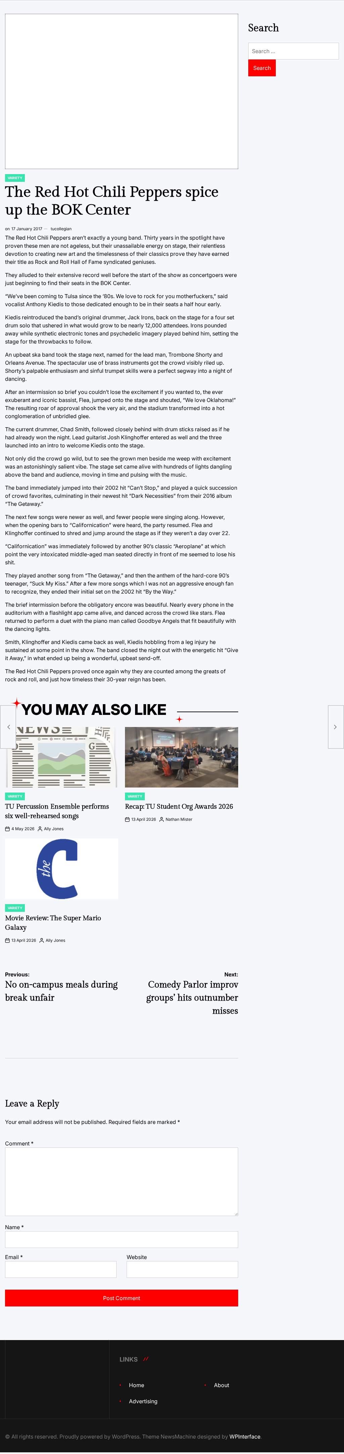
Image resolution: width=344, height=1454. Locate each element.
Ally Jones (53, 828)
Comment (19, 1143)
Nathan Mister (179, 819)
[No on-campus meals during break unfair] (8, 727)
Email (14, 1257)
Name (14, 1227)
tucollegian (61, 228)
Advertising (143, 1401)
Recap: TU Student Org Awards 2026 (179, 807)
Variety (15, 178)
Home (136, 1385)
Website (137, 1257)
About (221, 1385)
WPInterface (244, 1436)
